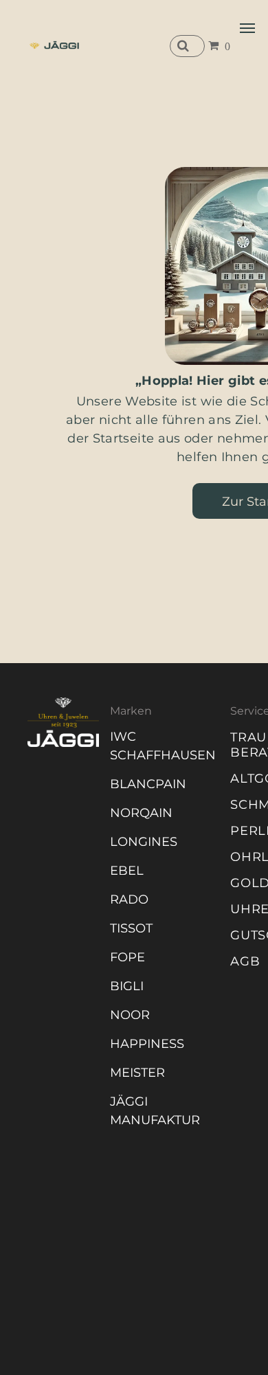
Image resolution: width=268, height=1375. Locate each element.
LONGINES (143, 841)
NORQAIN (141, 812)
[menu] (247, 28)
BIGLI (127, 986)
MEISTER (137, 1072)
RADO (129, 899)
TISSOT (131, 928)
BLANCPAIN (148, 784)
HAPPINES (143, 1043)
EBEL (127, 870)
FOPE (127, 957)
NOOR (130, 1014)
